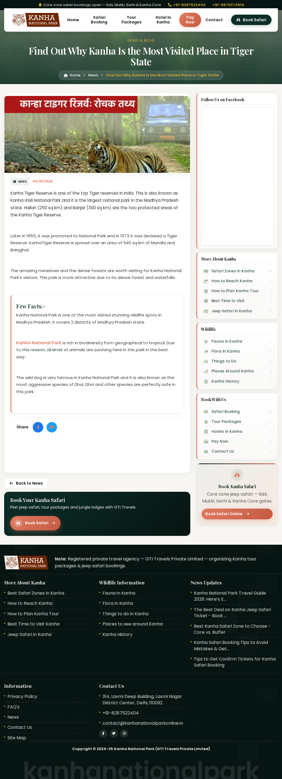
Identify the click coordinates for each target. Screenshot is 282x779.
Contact (214, 20)
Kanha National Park (38, 343)
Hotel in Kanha (163, 20)
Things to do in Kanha (125, 614)
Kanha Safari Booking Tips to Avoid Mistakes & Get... (231, 646)
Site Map (16, 738)
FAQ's (13, 707)
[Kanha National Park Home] (35, 20)
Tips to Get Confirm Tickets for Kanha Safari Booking (235, 662)
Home (73, 20)
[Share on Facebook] (38, 427)
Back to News (29, 483)
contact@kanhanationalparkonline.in (142, 723)
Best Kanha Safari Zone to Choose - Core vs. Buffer (232, 629)
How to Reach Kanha (29, 603)
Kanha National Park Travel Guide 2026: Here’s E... (230, 596)
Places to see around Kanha (132, 624)
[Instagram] (124, 733)
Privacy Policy (22, 697)
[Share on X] (52, 427)
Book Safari (254, 20)
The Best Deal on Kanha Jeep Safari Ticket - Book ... (232, 613)
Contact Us (19, 727)
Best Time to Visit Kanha (33, 624)
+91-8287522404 (189, 5)
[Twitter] (114, 733)
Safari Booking (99, 20)
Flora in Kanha (117, 603)
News (13, 717)
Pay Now (190, 20)
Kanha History (117, 635)
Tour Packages (131, 20)
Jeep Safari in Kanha (29, 635)
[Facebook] (103, 733)
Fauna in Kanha (118, 593)
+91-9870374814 (228, 5)
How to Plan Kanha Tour (33, 614)
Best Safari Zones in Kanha (35, 593)
